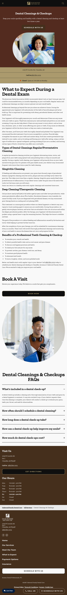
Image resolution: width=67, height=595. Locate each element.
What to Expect (9, 555)
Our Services (8, 545)
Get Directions (33, 472)
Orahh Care (49, 587)
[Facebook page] (3, 535)
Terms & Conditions (31, 587)
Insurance (6, 564)
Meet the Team (9, 550)
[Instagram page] (7, 535)
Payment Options (10, 559)
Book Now (33, 294)
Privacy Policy (19, 587)
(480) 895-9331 (36, 75)
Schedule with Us (33, 28)
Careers (41, 587)
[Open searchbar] (63, 3)
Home (5, 540)
